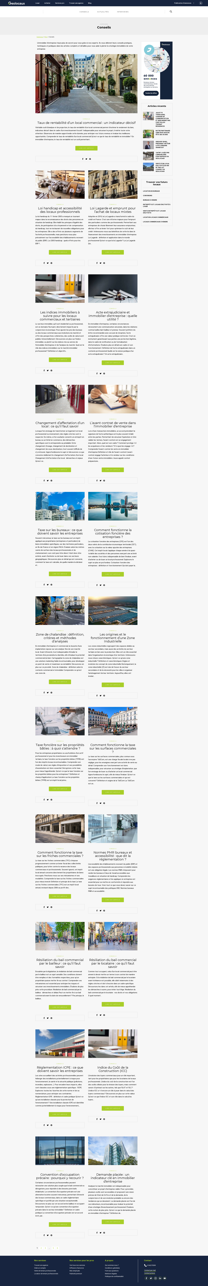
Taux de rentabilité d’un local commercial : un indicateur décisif (86, 123)
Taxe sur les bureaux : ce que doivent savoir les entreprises (60, 531)
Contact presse (149, 1273)
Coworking (147, 195)
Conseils (84, 12)
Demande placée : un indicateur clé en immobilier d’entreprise (113, 1178)
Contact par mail (150, 1270)
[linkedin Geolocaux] (160, 1278)
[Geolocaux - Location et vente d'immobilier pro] (16, 3)
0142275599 (151, 1265)
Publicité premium (76, 1274)
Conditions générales (112, 1268)
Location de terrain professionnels (46, 1274)
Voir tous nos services (77, 1265)
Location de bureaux (151, 191)
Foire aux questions (112, 1271)
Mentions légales (111, 1274)
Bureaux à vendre (150, 200)
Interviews (123, 12)
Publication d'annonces (182, 3)
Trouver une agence (76, 3)
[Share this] (83, 159)
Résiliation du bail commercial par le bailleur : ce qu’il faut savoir (60, 963)
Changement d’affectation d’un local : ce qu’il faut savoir (60, 424)
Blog (89, 3)
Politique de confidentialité (114, 1276)
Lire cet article (86, 148)
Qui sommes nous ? (112, 1265)
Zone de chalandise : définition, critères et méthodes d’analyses (60, 638)
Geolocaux (40, 37)
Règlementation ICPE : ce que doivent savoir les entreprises (60, 1069)
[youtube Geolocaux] (164, 1278)
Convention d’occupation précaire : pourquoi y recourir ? (60, 1176)
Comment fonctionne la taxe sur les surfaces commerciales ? (113, 748)
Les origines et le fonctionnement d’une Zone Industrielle (113, 638)
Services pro (59, 3)
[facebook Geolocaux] (146, 1278)
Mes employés (75, 1271)
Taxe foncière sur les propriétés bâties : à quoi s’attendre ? (60, 746)
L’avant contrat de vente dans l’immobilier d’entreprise (113, 424)
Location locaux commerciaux (155, 217)
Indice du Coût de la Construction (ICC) (112, 1069)
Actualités (103, 12)
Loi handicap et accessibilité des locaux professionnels (60, 210)
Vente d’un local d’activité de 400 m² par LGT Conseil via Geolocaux (162, 167)
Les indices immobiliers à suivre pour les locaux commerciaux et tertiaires (60, 315)
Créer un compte (40, 1268)
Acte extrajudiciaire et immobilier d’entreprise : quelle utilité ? (113, 315)
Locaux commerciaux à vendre (155, 222)
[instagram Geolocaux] (155, 1278)
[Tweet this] (86, 159)
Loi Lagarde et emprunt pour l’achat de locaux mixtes (113, 210)
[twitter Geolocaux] (151, 1278)
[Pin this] (90, 159)
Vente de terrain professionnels (45, 1271)
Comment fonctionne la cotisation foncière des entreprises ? (113, 533)
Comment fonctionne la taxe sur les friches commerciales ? (60, 854)
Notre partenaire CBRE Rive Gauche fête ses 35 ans (163, 132)
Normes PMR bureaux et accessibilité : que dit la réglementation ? (113, 856)
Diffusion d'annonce (77, 1268)
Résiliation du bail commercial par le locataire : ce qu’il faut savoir (112, 963)
